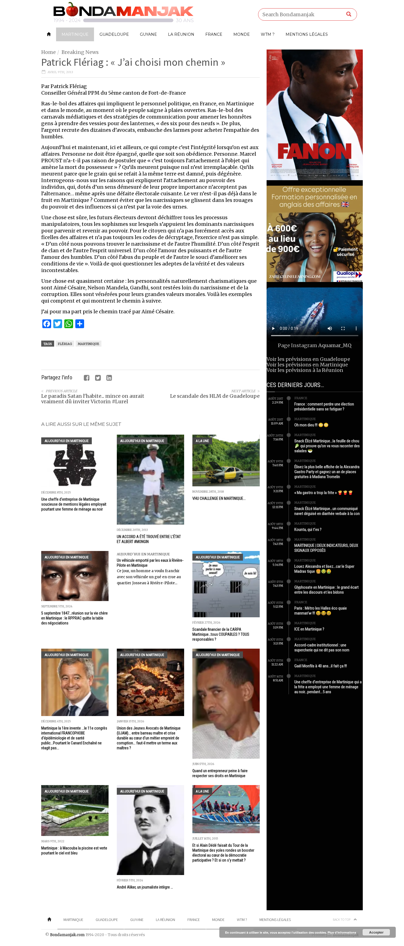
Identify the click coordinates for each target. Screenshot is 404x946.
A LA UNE (202, 441)
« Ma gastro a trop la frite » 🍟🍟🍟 (323, 492)
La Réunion (181, 34)
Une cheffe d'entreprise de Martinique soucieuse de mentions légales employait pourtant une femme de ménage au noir (73, 504)
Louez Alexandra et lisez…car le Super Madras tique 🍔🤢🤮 (324, 569)
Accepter (376, 932)
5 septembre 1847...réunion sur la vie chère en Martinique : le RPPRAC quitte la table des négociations (74, 618)
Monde (241, 34)
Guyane (148, 34)
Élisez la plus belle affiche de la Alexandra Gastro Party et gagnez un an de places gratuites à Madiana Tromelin (326, 471)
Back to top (342, 919)
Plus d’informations (342, 932)
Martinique (75, 34)
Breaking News (80, 52)
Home (48, 52)
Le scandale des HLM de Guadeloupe (215, 396)
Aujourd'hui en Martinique (66, 441)
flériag (65, 344)
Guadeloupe (114, 34)
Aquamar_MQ (335, 345)
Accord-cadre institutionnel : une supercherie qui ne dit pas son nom (321, 647)
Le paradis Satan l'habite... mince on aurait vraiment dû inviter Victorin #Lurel (92, 399)
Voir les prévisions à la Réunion (305, 370)
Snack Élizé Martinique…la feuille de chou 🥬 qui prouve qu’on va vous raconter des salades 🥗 (327, 445)
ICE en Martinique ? (309, 629)
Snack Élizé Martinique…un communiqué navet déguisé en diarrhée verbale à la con (327, 511)
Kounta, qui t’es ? (308, 529)
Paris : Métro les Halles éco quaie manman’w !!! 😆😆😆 (320, 611)
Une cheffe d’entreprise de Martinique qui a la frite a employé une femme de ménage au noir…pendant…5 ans (328, 686)
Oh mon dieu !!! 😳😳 (311, 425)
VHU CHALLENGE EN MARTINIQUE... (219, 498)
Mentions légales (307, 34)
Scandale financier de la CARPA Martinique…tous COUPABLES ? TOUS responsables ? (220, 634)
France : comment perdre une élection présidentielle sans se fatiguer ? (324, 407)
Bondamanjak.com (67, 935)
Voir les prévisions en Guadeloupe (308, 359)
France (213, 34)
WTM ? (268, 34)
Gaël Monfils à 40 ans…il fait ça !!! (320, 665)
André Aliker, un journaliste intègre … (145, 887)
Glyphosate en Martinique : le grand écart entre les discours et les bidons (326, 590)
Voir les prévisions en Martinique (307, 364)
